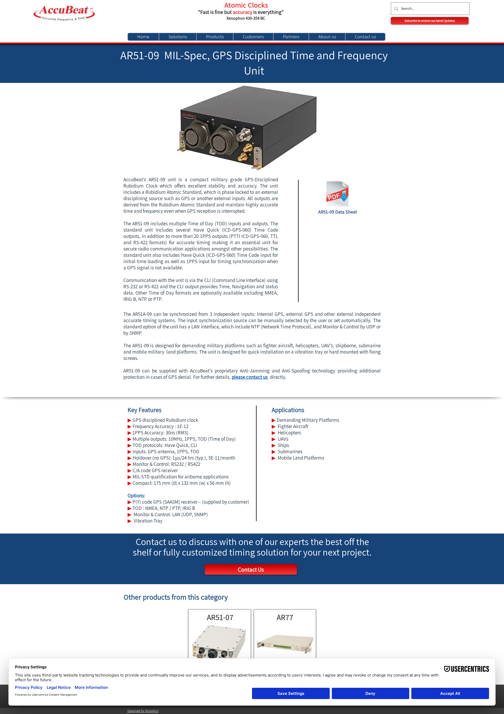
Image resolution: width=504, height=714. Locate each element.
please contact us (250, 377)
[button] (430, 20)
